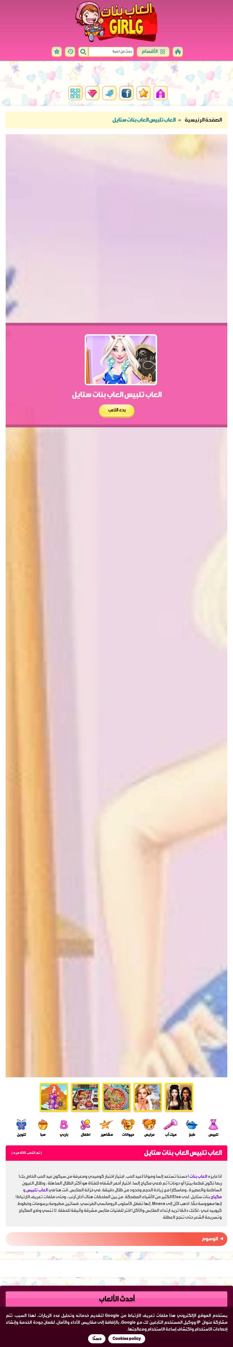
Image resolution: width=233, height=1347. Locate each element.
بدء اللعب (116, 410)
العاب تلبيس (37, 1190)
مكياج (216, 1197)
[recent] (70, 52)
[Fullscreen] (75, 93)
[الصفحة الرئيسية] (177, 52)
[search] (83, 52)
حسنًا (96, 1338)
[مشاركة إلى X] (109, 93)
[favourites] (56, 52)
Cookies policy (127, 1338)
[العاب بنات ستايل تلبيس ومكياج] (54, 1097)
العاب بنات (198, 1176)
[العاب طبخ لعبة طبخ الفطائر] (85, 1097)
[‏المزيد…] (92, 93)
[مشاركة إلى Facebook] (126, 93)
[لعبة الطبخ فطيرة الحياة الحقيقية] (116, 1097)
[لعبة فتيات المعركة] (179, 1097)
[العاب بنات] (116, 21)
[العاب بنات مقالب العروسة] (148, 1097)
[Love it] (143, 93)
